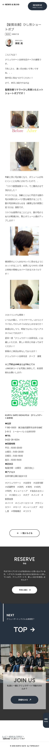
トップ (4, 736)
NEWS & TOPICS (15, 736)
